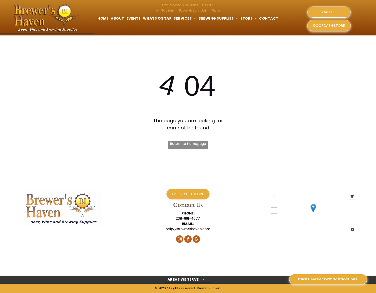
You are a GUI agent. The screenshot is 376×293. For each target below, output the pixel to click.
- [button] (274, 202)
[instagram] (179, 239)
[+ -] (313, 212)
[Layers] (352, 196)
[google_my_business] (196, 239)
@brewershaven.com (191, 228)
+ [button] (274, 196)
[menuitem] (103, 18)
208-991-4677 (188, 218)
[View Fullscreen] (274, 210)
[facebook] (188, 239)
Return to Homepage (188, 143)
